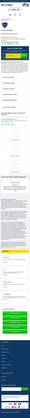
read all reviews (5, 303)
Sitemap (3, 361)
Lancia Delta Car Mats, (7, 120)
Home (2, 20)
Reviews (3, 355)
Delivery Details (5, 348)
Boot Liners (4, 376)
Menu (27, 5)
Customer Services (5, 352)
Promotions (4, 367)
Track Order (10, 14)
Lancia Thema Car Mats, (20, 120)
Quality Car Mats (13, 37)
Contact (15, 14)
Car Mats (5, 20)
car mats (9, 65)
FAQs (19, 14)
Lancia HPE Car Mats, (7, 122)
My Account (4, 358)
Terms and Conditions (6, 364)
